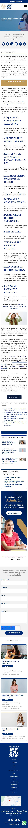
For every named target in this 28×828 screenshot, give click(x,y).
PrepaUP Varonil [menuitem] (14, 781)
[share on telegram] (20, 44)
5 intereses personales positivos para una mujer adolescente (14, 306)
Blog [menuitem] (14, 773)
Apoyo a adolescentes (16, 738)
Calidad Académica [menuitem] (14, 776)
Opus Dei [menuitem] (14, 792)
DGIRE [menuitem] (14, 765)
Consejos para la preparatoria (10, 674)
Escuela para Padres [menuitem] (14, 779)
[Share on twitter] (3, 44)
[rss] (16, 44)
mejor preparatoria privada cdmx (11, 671)
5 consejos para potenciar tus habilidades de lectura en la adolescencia (15, 424)
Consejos (4, 669)
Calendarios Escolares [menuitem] (14, 790)
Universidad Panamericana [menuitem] (14, 770)
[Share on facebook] (7, 44)
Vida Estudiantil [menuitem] (14, 784)
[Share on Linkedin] (12, 44)
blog (21, 1)
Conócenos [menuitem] (14, 759)
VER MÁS (7, 666)
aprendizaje (5, 703)
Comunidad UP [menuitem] (14, 787)
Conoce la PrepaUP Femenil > (14, 82)
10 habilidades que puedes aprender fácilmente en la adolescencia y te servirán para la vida (15, 414)
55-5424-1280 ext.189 (15, 1)
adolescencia (6, 704)
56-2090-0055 (14, 815)
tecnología (11, 736)
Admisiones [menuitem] (14, 768)
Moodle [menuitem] (14, 762)
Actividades (5, 673)
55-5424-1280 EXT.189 (17, 813)
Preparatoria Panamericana (17, 356)
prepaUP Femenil (13, 669)
